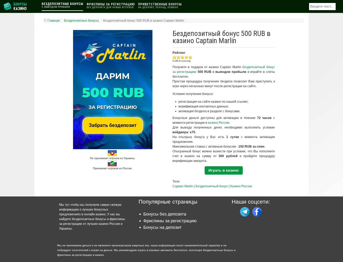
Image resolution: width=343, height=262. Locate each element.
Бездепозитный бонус (212, 186)
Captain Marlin (182, 186)
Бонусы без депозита (164, 214)
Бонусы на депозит (162, 227)
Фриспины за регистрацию (170, 220)
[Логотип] (15, 6)
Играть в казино (223, 170)
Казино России (241, 186)
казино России (218, 122)
